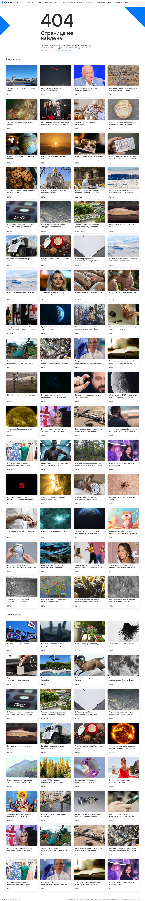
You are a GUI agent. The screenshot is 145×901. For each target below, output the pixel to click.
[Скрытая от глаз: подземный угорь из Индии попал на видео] (55, 729)
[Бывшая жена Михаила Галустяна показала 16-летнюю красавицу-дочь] (55, 115)
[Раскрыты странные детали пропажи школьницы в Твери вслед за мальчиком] (89, 320)
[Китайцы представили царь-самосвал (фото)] (21, 251)
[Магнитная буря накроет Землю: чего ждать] (55, 149)
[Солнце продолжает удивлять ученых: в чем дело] (55, 490)
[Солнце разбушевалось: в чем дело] (21, 422)
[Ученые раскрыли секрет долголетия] (89, 115)
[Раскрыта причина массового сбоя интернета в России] (55, 558)
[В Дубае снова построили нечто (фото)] (21, 660)
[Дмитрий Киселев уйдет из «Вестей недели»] (89, 81)
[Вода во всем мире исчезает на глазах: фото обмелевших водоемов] (89, 422)
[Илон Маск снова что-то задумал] (21, 388)
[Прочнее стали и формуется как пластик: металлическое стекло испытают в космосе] (55, 354)
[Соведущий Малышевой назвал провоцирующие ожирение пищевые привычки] (123, 115)
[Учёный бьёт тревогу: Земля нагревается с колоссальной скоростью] (89, 524)
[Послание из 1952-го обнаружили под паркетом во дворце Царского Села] (123, 81)
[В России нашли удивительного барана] (89, 807)
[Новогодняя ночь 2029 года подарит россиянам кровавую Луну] (21, 490)
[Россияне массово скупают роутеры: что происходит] (55, 773)
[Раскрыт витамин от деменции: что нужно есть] (89, 388)
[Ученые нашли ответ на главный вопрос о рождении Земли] (55, 626)
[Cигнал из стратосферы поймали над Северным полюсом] (123, 251)
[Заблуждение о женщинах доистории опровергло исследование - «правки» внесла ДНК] (21, 592)
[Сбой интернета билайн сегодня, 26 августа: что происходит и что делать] (123, 422)
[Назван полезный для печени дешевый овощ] (55, 660)
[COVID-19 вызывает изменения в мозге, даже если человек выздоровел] (21, 694)
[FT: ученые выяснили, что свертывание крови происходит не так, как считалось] (89, 354)
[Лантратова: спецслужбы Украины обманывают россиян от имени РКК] (21, 320)
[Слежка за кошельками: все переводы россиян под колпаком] (123, 660)
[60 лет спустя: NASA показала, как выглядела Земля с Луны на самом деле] (123, 388)
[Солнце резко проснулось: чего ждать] (55, 524)
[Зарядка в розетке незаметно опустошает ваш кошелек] (21, 807)
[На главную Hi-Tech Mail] (9, 2)
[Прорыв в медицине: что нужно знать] (123, 490)
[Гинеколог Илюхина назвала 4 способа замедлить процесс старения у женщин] (89, 183)
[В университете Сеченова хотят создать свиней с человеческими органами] (89, 286)
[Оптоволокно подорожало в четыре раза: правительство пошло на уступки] (21, 626)
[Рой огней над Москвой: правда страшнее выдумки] (55, 81)
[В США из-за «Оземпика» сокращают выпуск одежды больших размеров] (21, 456)
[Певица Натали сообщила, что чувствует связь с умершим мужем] (55, 422)
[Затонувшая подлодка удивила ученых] (21, 115)
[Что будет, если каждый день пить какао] (55, 251)
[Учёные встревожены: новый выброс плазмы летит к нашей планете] (123, 694)
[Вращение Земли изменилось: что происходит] (55, 320)
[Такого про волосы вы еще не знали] (123, 773)
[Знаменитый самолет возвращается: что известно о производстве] (21, 354)
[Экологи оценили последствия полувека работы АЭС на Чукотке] (89, 456)
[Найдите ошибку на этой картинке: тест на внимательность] (21, 558)
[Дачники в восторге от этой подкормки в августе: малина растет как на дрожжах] (55, 694)
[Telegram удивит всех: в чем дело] (21, 524)
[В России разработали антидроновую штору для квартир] (89, 251)
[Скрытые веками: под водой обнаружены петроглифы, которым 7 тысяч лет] (55, 217)
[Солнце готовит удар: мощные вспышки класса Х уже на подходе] (123, 875)
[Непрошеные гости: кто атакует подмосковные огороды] (123, 286)
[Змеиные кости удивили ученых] (89, 626)
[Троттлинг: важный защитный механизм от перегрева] (89, 729)
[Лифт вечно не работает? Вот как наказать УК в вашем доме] (123, 729)
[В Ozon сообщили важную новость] (21, 773)
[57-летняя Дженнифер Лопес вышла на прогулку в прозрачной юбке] (123, 558)
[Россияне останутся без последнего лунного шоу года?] (55, 388)
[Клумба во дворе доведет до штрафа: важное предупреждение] (89, 773)
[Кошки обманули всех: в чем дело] (89, 149)
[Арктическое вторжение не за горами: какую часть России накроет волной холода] (123, 183)
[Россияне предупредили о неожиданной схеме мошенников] (123, 524)
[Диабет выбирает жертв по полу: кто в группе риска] (123, 320)
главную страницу (64, 50)
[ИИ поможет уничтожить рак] (21, 729)
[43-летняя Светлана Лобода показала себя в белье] (55, 286)
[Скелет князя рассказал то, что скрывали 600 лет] (55, 183)
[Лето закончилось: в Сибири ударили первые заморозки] (89, 592)
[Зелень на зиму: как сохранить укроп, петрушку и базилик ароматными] (89, 217)
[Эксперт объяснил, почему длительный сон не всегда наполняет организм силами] (89, 490)
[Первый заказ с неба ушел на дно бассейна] (55, 807)
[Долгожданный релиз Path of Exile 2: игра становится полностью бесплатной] (123, 626)
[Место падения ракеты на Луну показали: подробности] (123, 592)
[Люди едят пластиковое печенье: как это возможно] (21, 183)
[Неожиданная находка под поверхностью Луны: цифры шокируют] (123, 807)
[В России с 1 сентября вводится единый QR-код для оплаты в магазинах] (21, 217)
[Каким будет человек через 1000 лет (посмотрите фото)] (55, 456)
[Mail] (3, 2)
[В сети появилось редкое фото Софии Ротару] (123, 456)
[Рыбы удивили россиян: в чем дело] (123, 217)
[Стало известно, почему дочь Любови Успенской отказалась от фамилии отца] (89, 694)
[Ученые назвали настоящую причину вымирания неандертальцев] (89, 660)
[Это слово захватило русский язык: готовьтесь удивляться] (123, 354)
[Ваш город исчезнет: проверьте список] (21, 149)
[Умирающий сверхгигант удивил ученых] (21, 81)
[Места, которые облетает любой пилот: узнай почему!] (55, 592)
